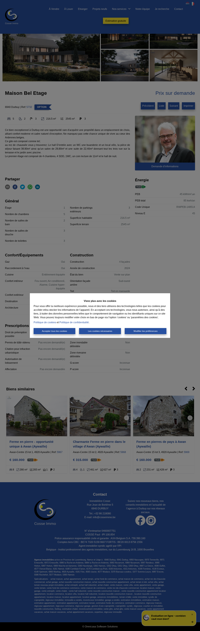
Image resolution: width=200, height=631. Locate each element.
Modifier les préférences (146, 331)
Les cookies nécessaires (100, 331)
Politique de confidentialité (74, 322)
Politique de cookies (45, 322)
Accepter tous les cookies (54, 331)
